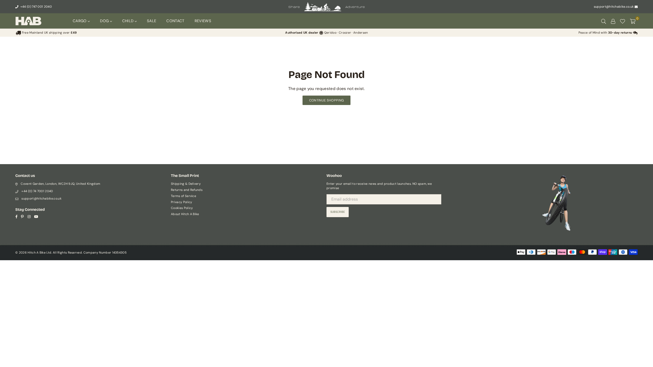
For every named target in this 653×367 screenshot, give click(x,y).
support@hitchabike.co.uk (614, 7)
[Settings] (613, 21)
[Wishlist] (622, 21)
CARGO (80, 20)
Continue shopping (326, 100)
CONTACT (175, 20)
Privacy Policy (181, 202)
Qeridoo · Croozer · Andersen (326, 33)
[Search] (603, 21)
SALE (151, 20)
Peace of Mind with (605, 33)
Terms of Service (183, 196)
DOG (105, 20)
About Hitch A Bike (185, 214)
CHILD (128, 20)
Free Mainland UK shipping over (49, 33)
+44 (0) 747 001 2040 (35, 7)
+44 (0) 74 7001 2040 (37, 191)
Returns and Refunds (187, 190)
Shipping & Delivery (186, 184)
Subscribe (337, 212)
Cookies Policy (182, 208)
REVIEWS (203, 20)
